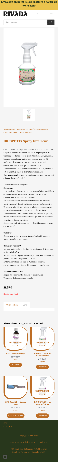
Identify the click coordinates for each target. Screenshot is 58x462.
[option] (29, 67)
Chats (12, 129)
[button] (51, 14)
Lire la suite (16, 364)
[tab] (12, 305)
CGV (5, 423)
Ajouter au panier (15, 415)
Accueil (6, 129)
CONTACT (8, 426)
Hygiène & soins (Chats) (25, 129)
